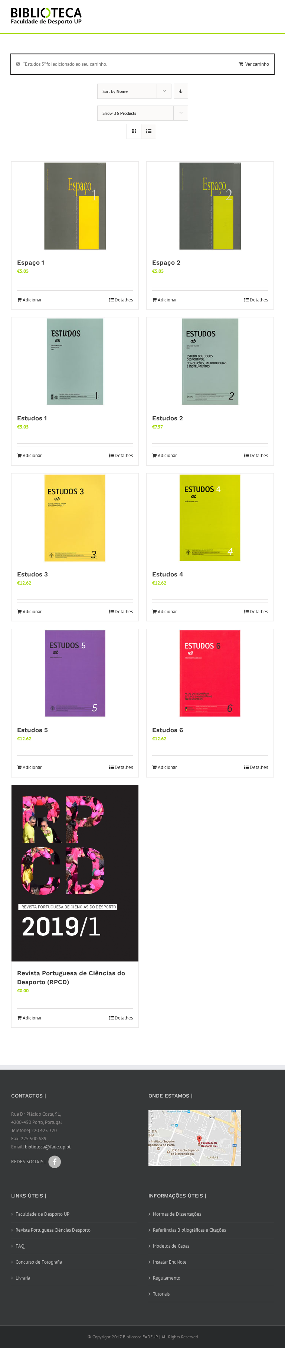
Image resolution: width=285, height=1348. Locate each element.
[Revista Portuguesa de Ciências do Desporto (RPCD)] (75, 873)
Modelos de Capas (171, 1246)
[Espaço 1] (75, 206)
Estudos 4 (167, 574)
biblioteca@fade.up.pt (48, 1147)
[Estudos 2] (210, 362)
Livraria (23, 1278)
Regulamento (166, 1278)
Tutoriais (161, 1294)
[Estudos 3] (75, 518)
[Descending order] (181, 91)
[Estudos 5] (75, 673)
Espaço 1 (30, 262)
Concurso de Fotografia (39, 1262)
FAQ (20, 1246)
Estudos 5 (32, 730)
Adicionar (32, 300)
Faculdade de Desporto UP (42, 1214)
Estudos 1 (32, 418)
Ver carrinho (257, 64)
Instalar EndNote (170, 1262)
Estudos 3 (32, 574)
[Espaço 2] (210, 206)
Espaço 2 (166, 262)
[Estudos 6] (210, 673)
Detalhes (124, 300)
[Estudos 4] (210, 518)
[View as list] (148, 131)
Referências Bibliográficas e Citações (189, 1230)
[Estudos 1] (75, 362)
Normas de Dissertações (177, 1214)
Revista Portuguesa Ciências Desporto (53, 1230)
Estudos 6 (167, 730)
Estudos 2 (167, 418)
